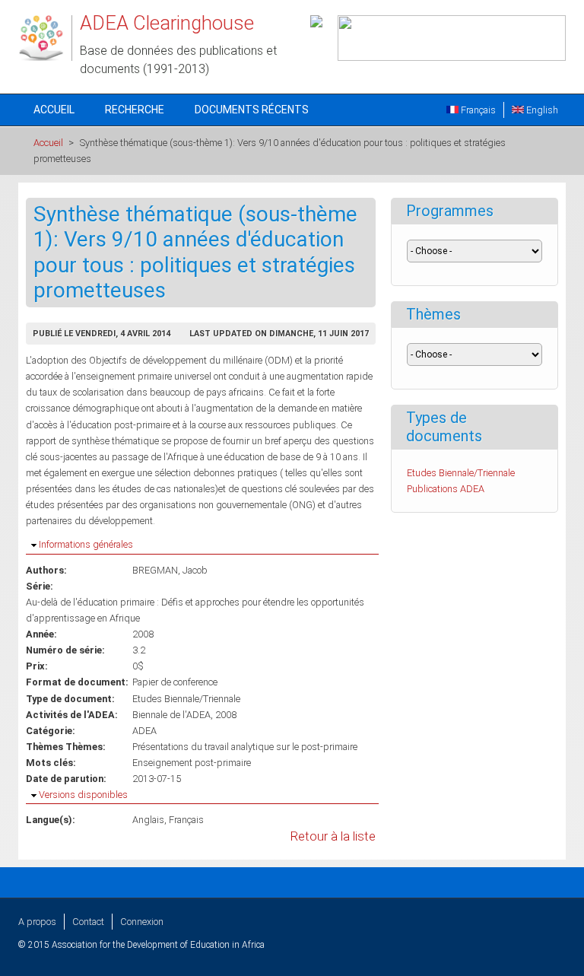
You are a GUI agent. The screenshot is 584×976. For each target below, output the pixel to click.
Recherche (134, 109)
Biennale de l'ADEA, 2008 (184, 714)
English (541, 110)
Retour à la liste (333, 836)
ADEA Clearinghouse (167, 22)
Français (477, 110)
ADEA (144, 730)
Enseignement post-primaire (191, 762)
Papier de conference (174, 682)
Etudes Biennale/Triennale (186, 698)
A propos (37, 921)
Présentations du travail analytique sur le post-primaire (244, 746)
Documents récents (252, 109)
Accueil (54, 109)
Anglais (148, 819)
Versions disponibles (83, 794)
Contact (88, 921)
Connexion (141, 921)
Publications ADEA (445, 488)
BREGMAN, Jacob (170, 570)
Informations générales (86, 544)
